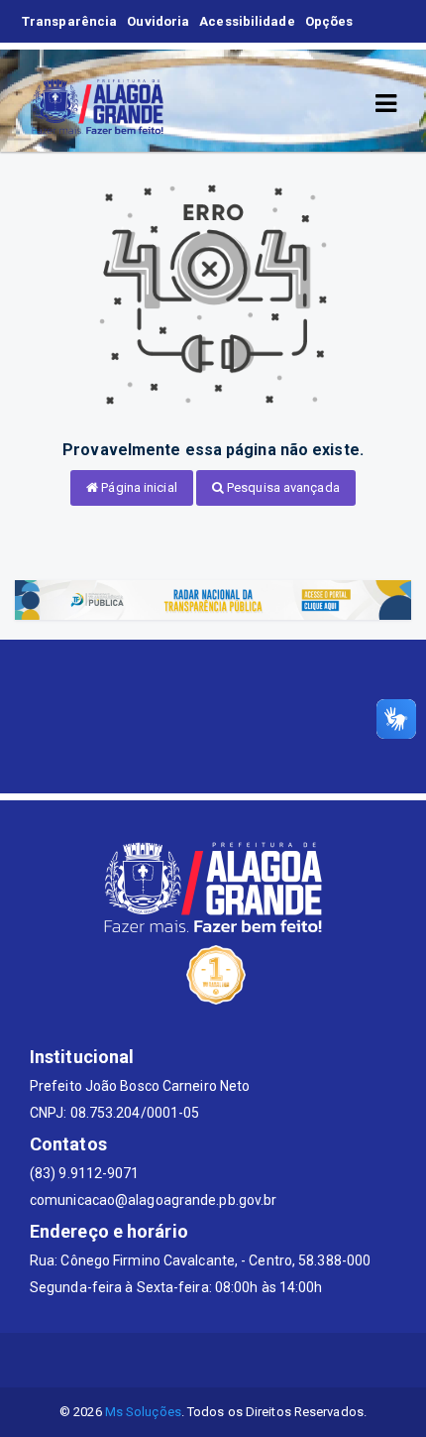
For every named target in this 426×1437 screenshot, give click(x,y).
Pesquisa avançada (282, 487)
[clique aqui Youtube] (237, 1360)
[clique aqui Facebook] (189, 1360)
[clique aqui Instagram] (284, 1360)
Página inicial (137, 487)
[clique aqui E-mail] (142, 1360)
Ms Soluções (143, 1411)
